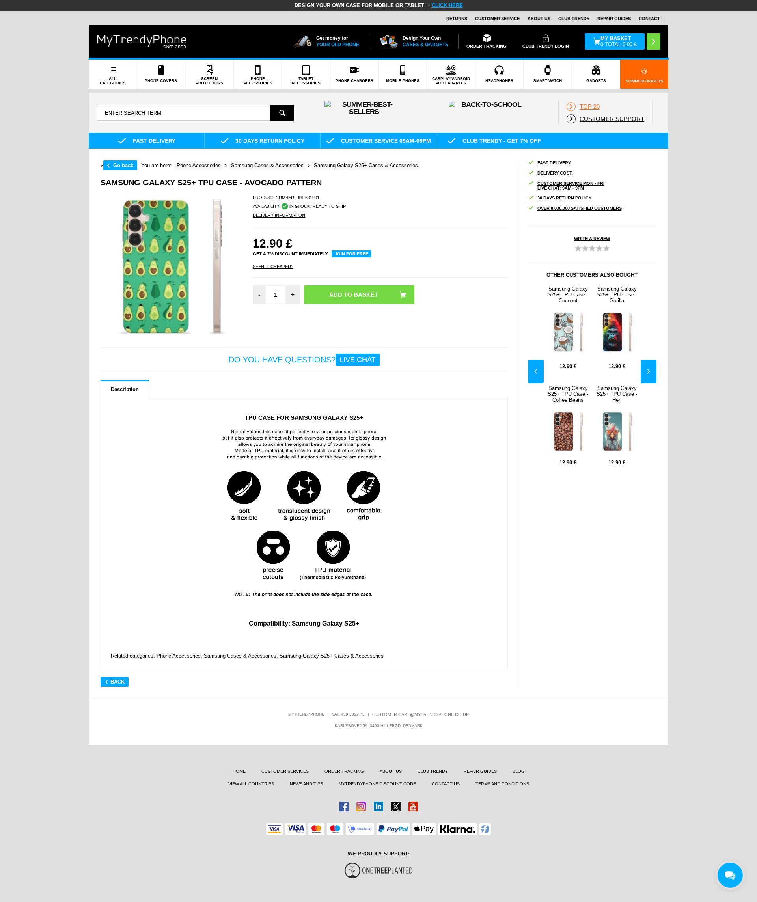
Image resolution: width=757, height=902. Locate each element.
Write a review (592, 238)
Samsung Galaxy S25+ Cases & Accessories (332, 656)
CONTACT (649, 18)
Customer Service (497, 18)
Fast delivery (554, 162)
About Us (539, 18)
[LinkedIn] (378, 806)
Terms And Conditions (502, 783)
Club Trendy (573, 18)
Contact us (446, 783)
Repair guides (614, 18)
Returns (456, 18)
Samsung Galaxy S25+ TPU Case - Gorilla (617, 295)
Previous (536, 371)
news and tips (306, 783)
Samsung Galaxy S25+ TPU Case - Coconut (568, 295)
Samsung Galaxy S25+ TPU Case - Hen (617, 394)
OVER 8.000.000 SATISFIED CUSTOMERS (579, 208)
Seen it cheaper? (273, 266)
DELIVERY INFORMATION (279, 215)
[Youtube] (413, 806)
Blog (519, 771)
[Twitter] (396, 806)
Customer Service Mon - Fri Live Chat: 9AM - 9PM (570, 185)
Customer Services (285, 771)
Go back (123, 165)
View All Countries (251, 783)
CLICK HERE (447, 5)
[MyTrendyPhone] (142, 41)
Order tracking (344, 771)
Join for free (351, 254)
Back (117, 682)
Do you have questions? (302, 359)
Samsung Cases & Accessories (240, 656)
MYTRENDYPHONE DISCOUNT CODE (377, 783)
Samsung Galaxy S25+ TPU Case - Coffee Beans (568, 394)
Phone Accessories (179, 656)
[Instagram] (361, 806)
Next (648, 371)
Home (239, 771)
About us (391, 771)
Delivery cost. (555, 173)
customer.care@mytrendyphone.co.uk (420, 714)
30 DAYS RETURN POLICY (564, 198)
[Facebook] (344, 806)
